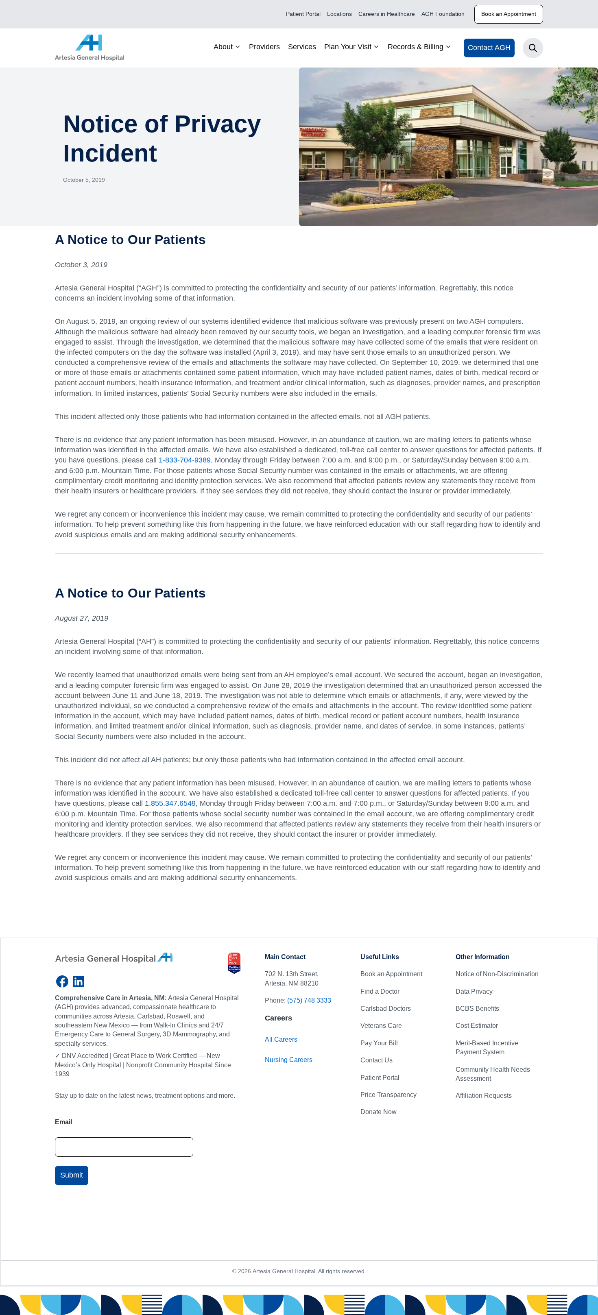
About (223, 47)
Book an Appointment (508, 14)
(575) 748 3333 (309, 1000)
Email (63, 1122)
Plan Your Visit (347, 47)
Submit (71, 1175)
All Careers (281, 1039)
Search (533, 48)
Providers (264, 47)
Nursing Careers (288, 1059)
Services (302, 47)
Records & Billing (415, 47)
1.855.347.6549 (170, 803)
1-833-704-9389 (185, 460)
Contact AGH (489, 48)
